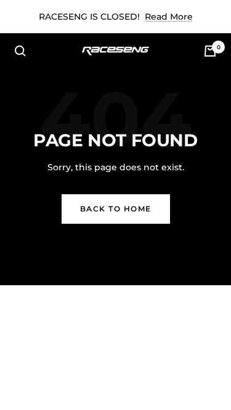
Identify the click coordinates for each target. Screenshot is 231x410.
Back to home (116, 208)
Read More (169, 16)
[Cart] (210, 51)
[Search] (20, 51)
